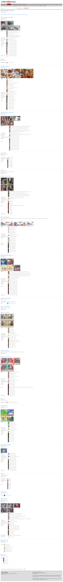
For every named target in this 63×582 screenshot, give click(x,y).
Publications (16, 4)
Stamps (2, 5)
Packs (5, 5)
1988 (2, 569)
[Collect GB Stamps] (9, 1)
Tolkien (2, 473)
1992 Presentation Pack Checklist (15, 14)
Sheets (10, 5)
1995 (21, 569)
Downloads (20, 4)
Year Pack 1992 (4, 492)
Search (6, 4)
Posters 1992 (3, 554)
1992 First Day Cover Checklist (6, 14)
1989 (5, 569)
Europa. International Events (7, 255)
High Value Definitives (5, 217)
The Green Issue (4, 405)
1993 (5, 12)
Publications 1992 (4, 540)
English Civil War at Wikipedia (5, 312)
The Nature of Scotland (5, 298)
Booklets (20, 5)
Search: (3, 8)
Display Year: (22, 8)
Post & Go (36, 5)
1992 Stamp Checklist (24, 14)
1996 (24, 569)
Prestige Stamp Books (15, 5)
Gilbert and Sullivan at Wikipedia (6, 356)
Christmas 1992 (4, 498)
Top (13, 569)
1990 (8, 569)
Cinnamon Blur (10, 573)
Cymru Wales (3, 153)
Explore (9, 4)
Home (2, 4)
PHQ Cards (32, 5)
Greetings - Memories (5, 66)
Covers (8, 5)
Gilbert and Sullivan (5, 350)
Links (12, 4)
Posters (29, 5)
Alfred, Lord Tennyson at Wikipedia (6, 176)
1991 (2, 12)
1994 (19, 569)
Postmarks (40, 5)
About (24, 4)
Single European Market (6, 444)
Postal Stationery (25, 5)
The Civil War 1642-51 (5, 306)
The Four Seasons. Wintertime (7, 17)
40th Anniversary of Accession (7, 112)
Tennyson (3, 170)
